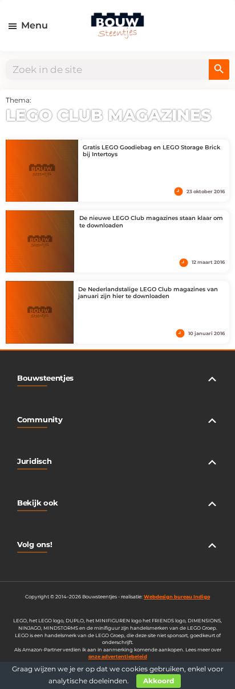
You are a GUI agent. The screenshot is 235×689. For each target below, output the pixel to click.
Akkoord (158, 680)
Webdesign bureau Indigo (177, 597)
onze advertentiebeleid (117, 656)
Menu (34, 25)
